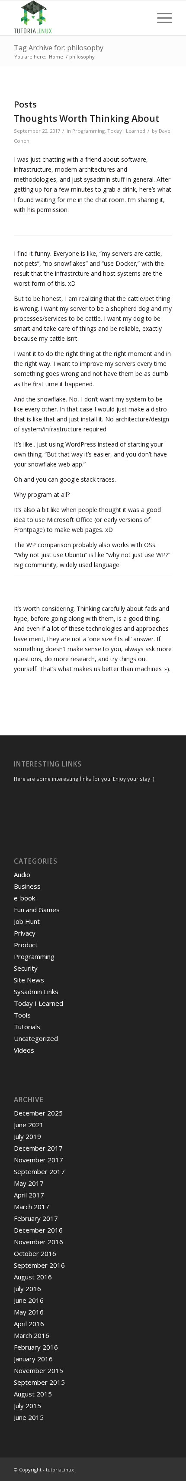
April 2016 (29, 1323)
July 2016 (27, 1288)
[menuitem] (160, 17)
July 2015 (27, 1405)
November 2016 (38, 1241)
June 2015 (29, 1417)
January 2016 (33, 1358)
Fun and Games (37, 909)
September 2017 (39, 1171)
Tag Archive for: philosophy (58, 47)
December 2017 (38, 1148)
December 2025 (38, 1113)
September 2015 (39, 1382)
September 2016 (39, 1265)
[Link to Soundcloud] (152, 1468)
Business (27, 886)
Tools (22, 1015)
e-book (24, 898)
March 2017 (31, 1206)
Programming (88, 130)
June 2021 (29, 1124)
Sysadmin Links (36, 991)
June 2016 (29, 1300)
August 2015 (33, 1394)
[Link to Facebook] (139, 1468)
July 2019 (27, 1136)
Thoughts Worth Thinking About (86, 118)
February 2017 (36, 1218)
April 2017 (29, 1195)
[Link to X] (126, 1468)
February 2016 (36, 1347)
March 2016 (31, 1335)
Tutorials (27, 1026)
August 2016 (33, 1276)
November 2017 (38, 1159)
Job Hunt (27, 921)
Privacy (24, 933)
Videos (24, 1050)
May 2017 (29, 1183)
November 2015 (38, 1370)
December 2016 (38, 1230)
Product (26, 944)
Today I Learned (126, 130)
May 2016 (29, 1312)
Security (26, 968)
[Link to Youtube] (165, 1468)
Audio (22, 874)
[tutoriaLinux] (77, 17)
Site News (29, 979)
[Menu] (160, 17)
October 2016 (35, 1253)
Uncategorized (36, 1038)
